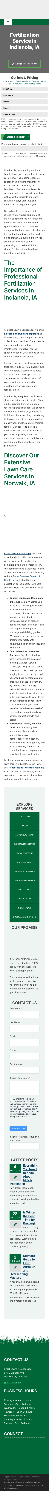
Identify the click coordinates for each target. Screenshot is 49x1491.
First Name (16, 1008)
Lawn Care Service (34, 81)
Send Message (18, 1128)
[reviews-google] (10, 1438)
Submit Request (15, 137)
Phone (14, 1050)
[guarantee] (24, 932)
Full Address (17, 1064)
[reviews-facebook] (26, 1438)
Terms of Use (22, 1482)
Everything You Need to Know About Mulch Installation (24, 1175)
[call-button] (24, 791)
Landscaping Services (13, 81)
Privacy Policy (10, 1482)
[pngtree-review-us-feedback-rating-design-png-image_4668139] (28, 1453)
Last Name (16, 1022)
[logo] (24, 3)
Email (13, 1036)
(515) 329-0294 (12, 1382)
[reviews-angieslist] (12, 1446)
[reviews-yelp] (9, 1453)
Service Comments (20, 1078)
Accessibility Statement (13, 1485)
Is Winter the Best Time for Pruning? (29, 1218)
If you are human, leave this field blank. (22, 144)
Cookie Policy (34, 1482)
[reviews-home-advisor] (31, 1446)
